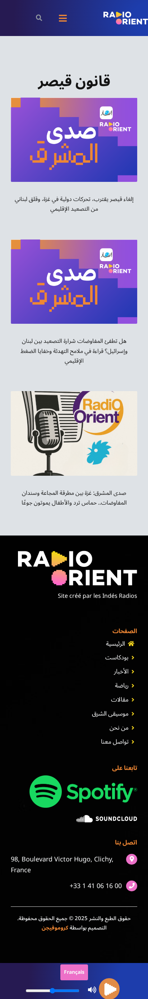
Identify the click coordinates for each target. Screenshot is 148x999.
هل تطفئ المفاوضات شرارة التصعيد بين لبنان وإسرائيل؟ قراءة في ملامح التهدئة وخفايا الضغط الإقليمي (74, 351)
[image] (107, 818)
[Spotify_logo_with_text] (83, 778)
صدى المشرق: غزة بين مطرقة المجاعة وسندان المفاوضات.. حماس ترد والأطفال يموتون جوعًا (74, 498)
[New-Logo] (125, 14)
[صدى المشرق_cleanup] (74, 394)
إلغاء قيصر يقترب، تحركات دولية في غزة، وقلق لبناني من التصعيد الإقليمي (74, 204)
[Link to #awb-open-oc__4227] (39, 18)
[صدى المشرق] (74, 100)
